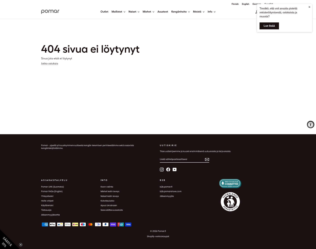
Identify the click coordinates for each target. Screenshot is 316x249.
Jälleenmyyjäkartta (50, 215)
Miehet (147, 11)
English (245, 4)
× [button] (309, 7)
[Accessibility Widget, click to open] (310, 124)
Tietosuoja (46, 210)
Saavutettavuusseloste (112, 210)
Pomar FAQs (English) (52, 191)
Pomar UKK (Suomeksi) (52, 187)
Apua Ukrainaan (109, 205)
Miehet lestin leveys (110, 191)
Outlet (104, 11)
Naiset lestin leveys (110, 196)
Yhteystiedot (47, 196)
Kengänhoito (179, 11)
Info (210, 11)
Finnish (235, 4)
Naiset (133, 11)
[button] (10, 239)
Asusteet (163, 11)
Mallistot (117, 11)
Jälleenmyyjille (167, 196)
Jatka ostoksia (49, 63)
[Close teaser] (20, 244)
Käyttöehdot (47, 205)
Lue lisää (269, 25)
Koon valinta (107, 187)
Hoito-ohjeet (47, 201)
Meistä (197, 11)
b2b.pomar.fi (166, 187)
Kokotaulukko (107, 201)
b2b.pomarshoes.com (171, 191)
